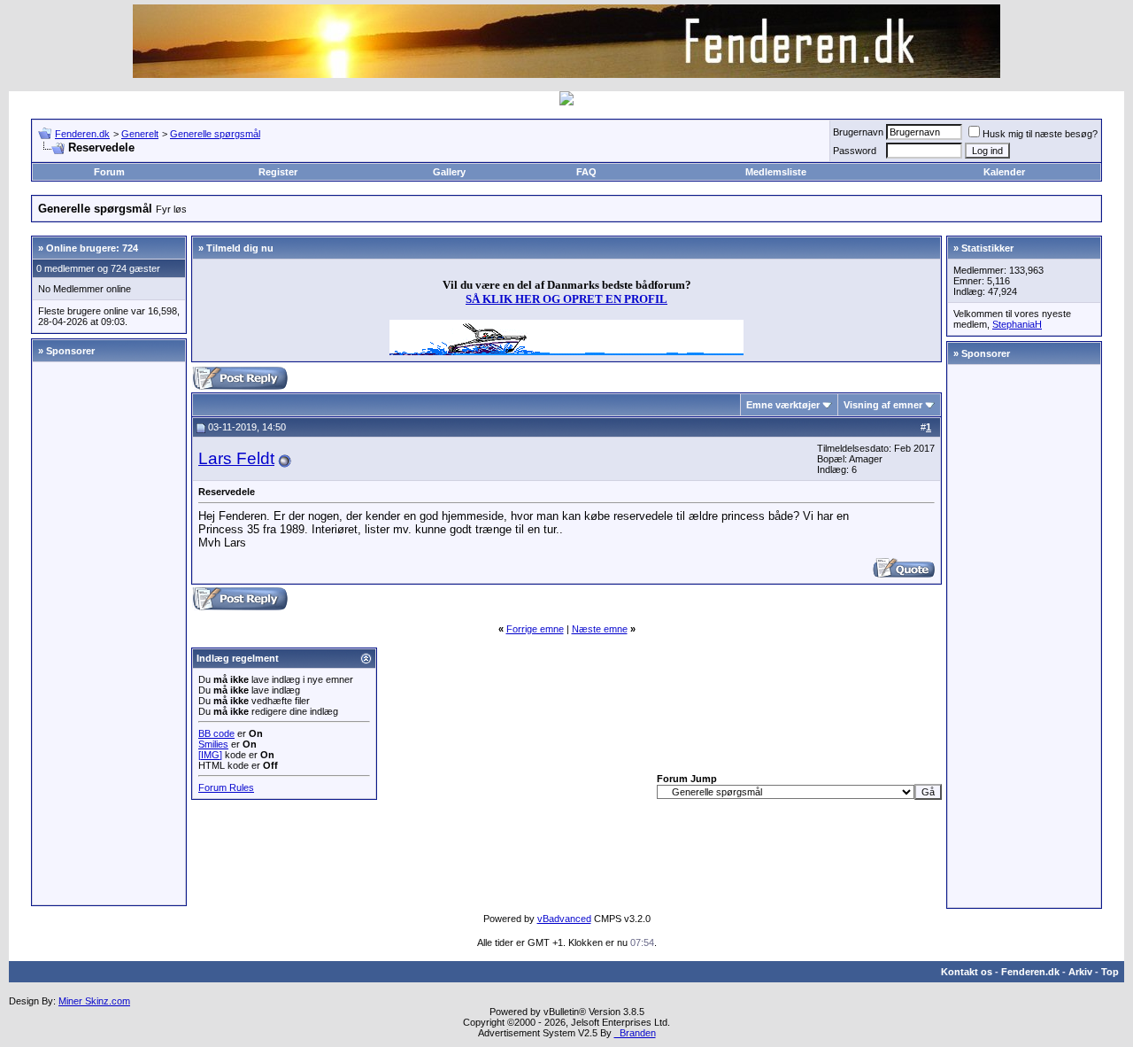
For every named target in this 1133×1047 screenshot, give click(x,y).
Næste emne (600, 629)
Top (1110, 971)
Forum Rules (226, 787)
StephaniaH (1017, 324)
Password (854, 150)
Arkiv (1080, 971)
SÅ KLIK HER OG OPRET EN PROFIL (566, 299)
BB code (216, 733)
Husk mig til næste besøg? (1040, 133)
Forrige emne (535, 629)
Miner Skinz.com (94, 1001)
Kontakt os (966, 971)
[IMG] (210, 754)
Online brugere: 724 (92, 248)
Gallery (449, 172)
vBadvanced (564, 918)
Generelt (139, 133)
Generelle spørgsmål (215, 133)
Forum (109, 172)
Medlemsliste (775, 172)
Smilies (213, 744)
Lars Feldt (236, 458)
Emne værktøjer (783, 404)
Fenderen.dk (82, 133)
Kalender (1004, 172)
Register (277, 172)
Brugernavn (858, 132)
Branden (635, 1033)
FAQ (586, 172)
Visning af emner (883, 404)
